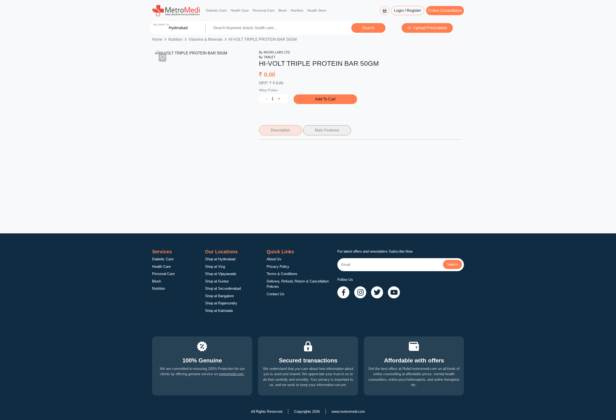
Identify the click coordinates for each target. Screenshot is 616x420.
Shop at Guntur (217, 281)
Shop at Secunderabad (223, 288)
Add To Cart (325, 99)
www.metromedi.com (348, 411)
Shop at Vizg (215, 266)
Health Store (316, 10)
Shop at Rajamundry (221, 303)
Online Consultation (445, 10)
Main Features (327, 130)
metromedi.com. (231, 374)
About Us (274, 259)
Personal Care (264, 10)
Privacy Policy (278, 266)
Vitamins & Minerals (205, 39)
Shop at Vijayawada (220, 274)
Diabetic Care (216, 10)
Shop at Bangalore (219, 296)
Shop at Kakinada (219, 310)
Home (157, 39)
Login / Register (407, 10)
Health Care (240, 10)
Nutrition (297, 10)
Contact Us (275, 294)
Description (280, 130)
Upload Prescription (430, 28)
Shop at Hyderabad (220, 259)
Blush (282, 10)
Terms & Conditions (282, 274)
